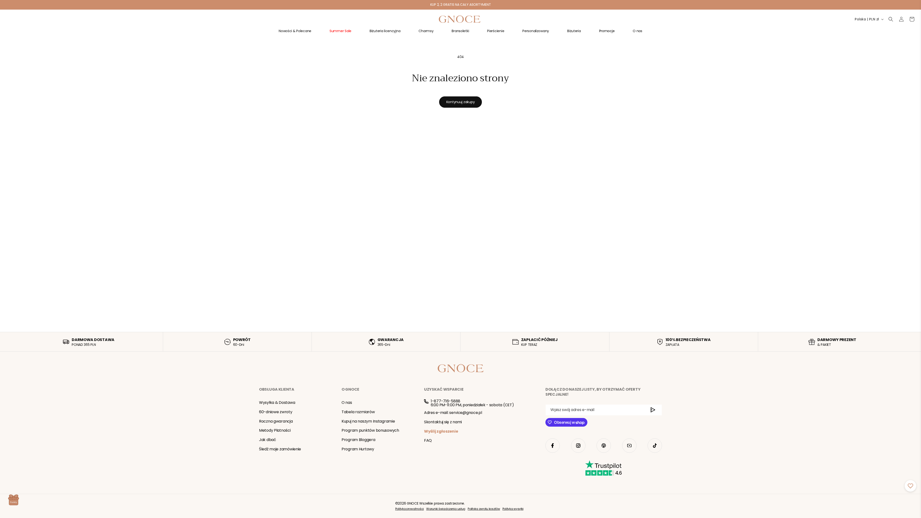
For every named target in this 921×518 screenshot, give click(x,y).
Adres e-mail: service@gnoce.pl (453, 412)
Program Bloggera (358, 439)
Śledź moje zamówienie (280, 449)
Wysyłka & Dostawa (277, 402)
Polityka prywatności (409, 509)
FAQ (428, 440)
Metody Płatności (275, 430)
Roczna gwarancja (276, 421)
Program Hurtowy (358, 449)
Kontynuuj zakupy (460, 102)
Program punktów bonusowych (370, 430)
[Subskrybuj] (653, 410)
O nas (347, 402)
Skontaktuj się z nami (443, 422)
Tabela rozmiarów (358, 412)
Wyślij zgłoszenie (441, 431)
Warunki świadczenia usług (445, 509)
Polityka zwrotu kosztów (484, 509)
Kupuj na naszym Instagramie (368, 421)
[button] (295, 33)
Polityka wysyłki (513, 509)
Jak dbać (267, 439)
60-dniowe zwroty (275, 412)
